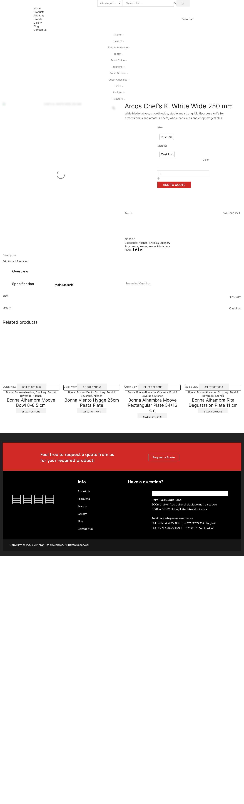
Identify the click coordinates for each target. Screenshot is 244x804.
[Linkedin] (38, 499)
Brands (38, 19)
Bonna (9, 392)
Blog (36, 26)
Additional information (15, 261)
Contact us (40, 29)
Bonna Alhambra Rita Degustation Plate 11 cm (213, 402)
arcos (135, 246)
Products (39, 11)
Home (37, 8)
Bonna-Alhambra (24, 392)
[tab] (122, 255)
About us (39, 15)
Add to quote (174, 185)
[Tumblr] (49, 499)
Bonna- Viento (85, 392)
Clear (206, 159)
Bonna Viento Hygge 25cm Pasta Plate (91, 402)
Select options (31, 386)
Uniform (117, 92)
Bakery (118, 40)
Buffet (117, 53)
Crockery (41, 392)
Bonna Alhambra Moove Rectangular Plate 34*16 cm (152, 405)
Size (160, 127)
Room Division (118, 73)
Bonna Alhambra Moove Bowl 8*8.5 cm (31, 402)
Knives (143, 246)
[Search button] (183, 3)
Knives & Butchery (159, 242)
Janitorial (118, 66)
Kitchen (117, 34)
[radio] (167, 137)
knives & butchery (159, 246)
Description (9, 255)
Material (162, 145)
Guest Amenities (117, 79)
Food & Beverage (118, 47)
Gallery (38, 22)
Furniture (118, 98)
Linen (118, 85)
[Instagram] (27, 499)
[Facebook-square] (16, 499)
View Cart (188, 19)
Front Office (118, 60)
